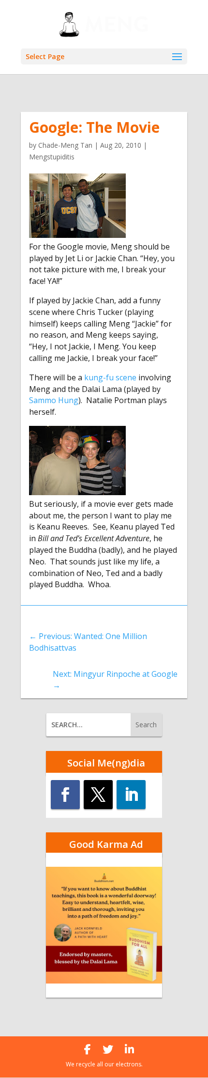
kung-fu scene (110, 377)
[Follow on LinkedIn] (131, 794)
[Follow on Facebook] (65, 794)
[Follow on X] (98, 794)
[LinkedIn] (129, 1049)
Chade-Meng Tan (65, 145)
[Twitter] (108, 1049)
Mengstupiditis (51, 156)
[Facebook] (87, 1049)
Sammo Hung (53, 400)
